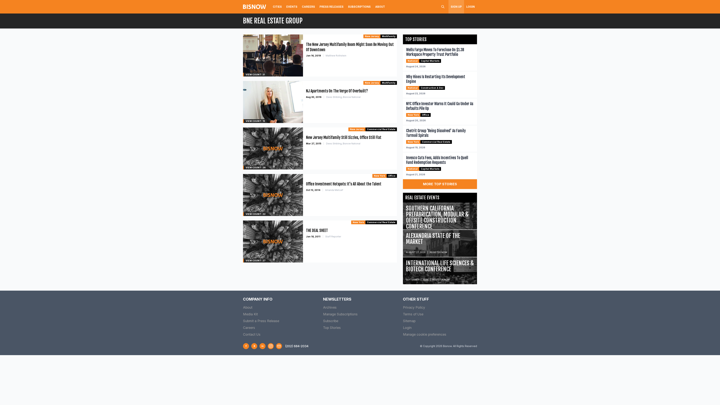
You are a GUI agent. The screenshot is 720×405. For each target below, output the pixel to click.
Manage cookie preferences (424, 334)
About (380, 6)
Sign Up (456, 6)
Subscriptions (359, 6)
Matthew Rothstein (336, 55)
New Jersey (372, 36)
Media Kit (250, 314)
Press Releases (332, 6)
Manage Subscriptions (340, 314)
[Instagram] (271, 346)
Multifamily (388, 36)
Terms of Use (413, 314)
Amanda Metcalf (334, 190)
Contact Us (251, 334)
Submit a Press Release (261, 321)
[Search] (442, 7)
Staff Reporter (333, 236)
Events (291, 6)
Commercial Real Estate (381, 129)
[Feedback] (279, 346)
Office (391, 175)
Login (470, 6)
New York (379, 175)
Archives (330, 307)
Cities (277, 6)
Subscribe (330, 321)
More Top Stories (440, 184)
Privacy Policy (414, 307)
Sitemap (409, 321)
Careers (308, 6)
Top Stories (332, 328)
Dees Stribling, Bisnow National (343, 97)
